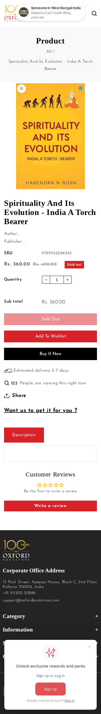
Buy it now (50, 354)
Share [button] (19, 395)
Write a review (50, 506)
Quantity (13, 280)
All (48, 52)
